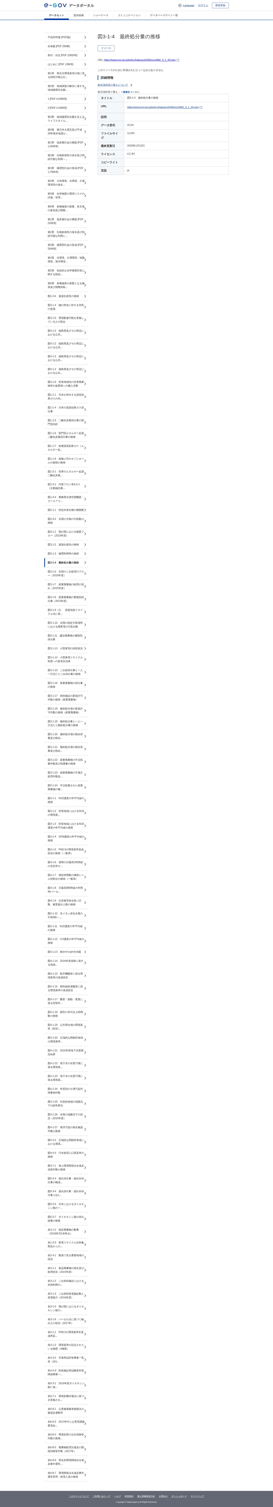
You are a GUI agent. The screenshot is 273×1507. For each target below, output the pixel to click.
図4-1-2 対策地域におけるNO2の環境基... (66, 813)
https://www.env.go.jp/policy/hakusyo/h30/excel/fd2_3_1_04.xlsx (140, 60)
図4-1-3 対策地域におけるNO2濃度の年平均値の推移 (66, 825)
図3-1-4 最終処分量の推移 (63, 562)
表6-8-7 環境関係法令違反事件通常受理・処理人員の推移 (66, 1475)
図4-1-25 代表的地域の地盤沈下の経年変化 (65, 1103)
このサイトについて (79, 1496)
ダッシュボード (179, 1496)
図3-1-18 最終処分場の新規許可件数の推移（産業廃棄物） (65, 710)
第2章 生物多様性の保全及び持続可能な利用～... (66, 157)
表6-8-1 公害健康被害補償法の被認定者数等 (66, 1411)
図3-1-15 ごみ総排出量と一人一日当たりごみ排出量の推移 (65, 672)
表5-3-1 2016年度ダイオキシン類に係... (66, 1385)
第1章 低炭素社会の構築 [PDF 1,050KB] (65, 144)
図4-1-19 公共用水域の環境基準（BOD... (65, 1027)
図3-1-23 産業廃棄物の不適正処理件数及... (65, 774)
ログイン (203, 5)
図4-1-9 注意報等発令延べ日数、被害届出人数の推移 (64, 902)
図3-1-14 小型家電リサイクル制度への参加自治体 (65, 659)
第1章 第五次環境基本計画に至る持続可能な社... (66, 75)
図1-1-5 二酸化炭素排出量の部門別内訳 (66, 422)
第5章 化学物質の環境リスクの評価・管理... (66, 195)
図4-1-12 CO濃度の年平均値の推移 (66, 941)
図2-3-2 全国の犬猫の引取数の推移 (66, 521)
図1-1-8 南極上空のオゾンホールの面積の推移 (66, 460)
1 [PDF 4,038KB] (57, 99)
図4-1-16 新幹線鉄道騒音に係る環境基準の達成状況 (65, 988)
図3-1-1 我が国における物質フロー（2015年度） (66, 533)
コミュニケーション (129, 15)
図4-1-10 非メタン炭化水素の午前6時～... (65, 915)
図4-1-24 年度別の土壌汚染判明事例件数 (65, 1091)
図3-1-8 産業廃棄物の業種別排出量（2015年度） (66, 599)
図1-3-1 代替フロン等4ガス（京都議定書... (64, 486)
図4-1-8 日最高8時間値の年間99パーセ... (65, 889)
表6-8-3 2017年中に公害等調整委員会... (66, 1423)
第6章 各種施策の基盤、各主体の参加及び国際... (66, 208)
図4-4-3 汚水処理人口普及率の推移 (66, 1155)
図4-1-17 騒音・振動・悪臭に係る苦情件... (65, 1001)
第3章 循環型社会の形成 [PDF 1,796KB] (65, 170)
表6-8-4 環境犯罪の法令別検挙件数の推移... (66, 1436)
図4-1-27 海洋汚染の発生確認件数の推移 (65, 1129)
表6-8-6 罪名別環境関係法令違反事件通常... (66, 1462)
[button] (186, 5)
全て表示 (134, 92)
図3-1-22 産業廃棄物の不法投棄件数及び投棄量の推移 (65, 761)
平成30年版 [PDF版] (59, 37)
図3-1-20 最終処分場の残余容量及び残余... (65, 736)
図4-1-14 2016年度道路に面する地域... (65, 963)
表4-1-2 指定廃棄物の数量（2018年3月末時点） (63, 1231)
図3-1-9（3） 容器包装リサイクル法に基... (65, 612)
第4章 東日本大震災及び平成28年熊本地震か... (65, 131)
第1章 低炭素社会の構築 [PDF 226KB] (65, 221)
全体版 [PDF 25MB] (59, 46)
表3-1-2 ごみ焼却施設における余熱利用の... (66, 1283)
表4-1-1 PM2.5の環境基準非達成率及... (66, 1334)
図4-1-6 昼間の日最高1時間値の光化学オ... (65, 864)
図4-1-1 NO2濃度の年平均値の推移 (66, 800)
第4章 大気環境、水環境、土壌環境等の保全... (66, 183)
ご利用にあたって (101, 1496)
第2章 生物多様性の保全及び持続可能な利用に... (66, 234)
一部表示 (125, 92)
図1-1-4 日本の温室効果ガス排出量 (66, 409)
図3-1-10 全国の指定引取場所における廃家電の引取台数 (65, 624)
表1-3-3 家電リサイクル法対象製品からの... (66, 1244)
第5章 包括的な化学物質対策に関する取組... (66, 272)
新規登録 (220, 5)
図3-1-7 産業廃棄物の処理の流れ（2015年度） (66, 586)
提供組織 (79, 15)
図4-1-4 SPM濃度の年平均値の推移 (66, 838)
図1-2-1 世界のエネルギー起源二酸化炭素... (66, 473)
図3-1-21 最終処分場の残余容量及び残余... (65, 749)
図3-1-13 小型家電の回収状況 (65, 648)
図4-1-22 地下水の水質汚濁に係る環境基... (65, 1065)
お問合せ (163, 1496)
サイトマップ (197, 1496)
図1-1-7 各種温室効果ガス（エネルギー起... (66, 448)
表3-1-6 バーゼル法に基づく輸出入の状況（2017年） (66, 1321)
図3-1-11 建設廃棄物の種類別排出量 (65, 637)
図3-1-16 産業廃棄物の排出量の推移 (65, 685)
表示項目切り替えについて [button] (113, 85)
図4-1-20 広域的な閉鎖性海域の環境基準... (65, 1039)
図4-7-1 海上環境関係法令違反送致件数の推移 (66, 1167)
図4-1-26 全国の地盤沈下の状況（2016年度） (65, 1116)
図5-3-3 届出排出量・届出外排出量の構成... (66, 1180)
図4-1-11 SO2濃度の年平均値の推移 (65, 928)
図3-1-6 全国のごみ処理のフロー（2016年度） (66, 573)
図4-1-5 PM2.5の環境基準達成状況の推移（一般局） (66, 851)
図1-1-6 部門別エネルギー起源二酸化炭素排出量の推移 (66, 435)
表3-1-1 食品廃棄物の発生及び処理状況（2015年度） (66, 1270)
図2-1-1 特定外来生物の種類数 (66, 510)
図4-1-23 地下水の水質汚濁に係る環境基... (65, 1078)
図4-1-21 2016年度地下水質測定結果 (65, 1052)
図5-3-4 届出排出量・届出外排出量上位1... (66, 1193)
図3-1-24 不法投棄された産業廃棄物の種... (65, 787)
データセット (56, 15)
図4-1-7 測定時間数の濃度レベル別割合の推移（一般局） (66, 877)
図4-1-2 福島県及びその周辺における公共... (66, 332)
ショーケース (100, 15)
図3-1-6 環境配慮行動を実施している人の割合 (66, 320)
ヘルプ (117, 1496)
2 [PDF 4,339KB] (57, 108)
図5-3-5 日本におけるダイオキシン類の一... (66, 1206)
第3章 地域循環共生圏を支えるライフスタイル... (66, 119)
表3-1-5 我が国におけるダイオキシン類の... (66, 1308)
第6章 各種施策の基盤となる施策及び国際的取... (66, 285)
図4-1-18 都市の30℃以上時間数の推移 (65, 1014)
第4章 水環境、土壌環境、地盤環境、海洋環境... (66, 259)
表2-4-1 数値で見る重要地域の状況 (66, 1257)
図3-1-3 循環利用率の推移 (63, 553)
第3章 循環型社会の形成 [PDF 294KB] (65, 247)
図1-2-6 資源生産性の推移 (63, 296)
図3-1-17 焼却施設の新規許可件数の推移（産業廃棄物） (65, 697)
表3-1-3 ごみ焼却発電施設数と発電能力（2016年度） (66, 1295)
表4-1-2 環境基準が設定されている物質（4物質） (66, 1347)
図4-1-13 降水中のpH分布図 (64, 952)
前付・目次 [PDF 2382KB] (62, 55)
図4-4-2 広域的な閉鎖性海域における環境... (66, 1142)
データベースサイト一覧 (164, 15)
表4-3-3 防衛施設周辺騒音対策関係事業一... (66, 1372)
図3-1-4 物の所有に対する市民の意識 (66, 307)
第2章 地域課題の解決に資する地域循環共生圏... (66, 88)
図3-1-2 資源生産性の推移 (63, 544)
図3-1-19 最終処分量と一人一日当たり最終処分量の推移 (65, 723)
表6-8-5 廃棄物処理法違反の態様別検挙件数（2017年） (66, 1449)
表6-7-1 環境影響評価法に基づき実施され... (66, 1398)
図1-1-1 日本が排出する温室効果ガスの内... (66, 396)
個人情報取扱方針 (146, 1496)
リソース (106, 48)
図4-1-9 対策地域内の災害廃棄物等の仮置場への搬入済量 (66, 384)
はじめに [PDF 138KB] (60, 64)
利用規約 (129, 1496)
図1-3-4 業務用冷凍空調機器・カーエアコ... (66, 499)
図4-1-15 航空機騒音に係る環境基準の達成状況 (65, 975)
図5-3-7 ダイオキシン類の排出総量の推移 (66, 1219)
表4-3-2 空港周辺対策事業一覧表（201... (66, 1359)
